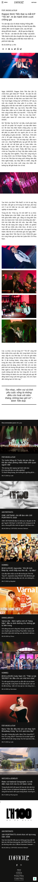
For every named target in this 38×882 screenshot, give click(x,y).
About (19, 870)
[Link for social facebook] (17, 865)
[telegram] (20, 49)
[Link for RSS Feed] (21, 865)
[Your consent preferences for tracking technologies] (35, 879)
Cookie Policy (19, 879)
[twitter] (14, 49)
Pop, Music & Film (9, 10)
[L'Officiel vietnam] (19, 2)
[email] (3, 49)
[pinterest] (9, 49)
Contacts (19, 873)
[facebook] (6, 49)
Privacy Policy (19, 876)
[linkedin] (12, 49)
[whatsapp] (17, 49)
